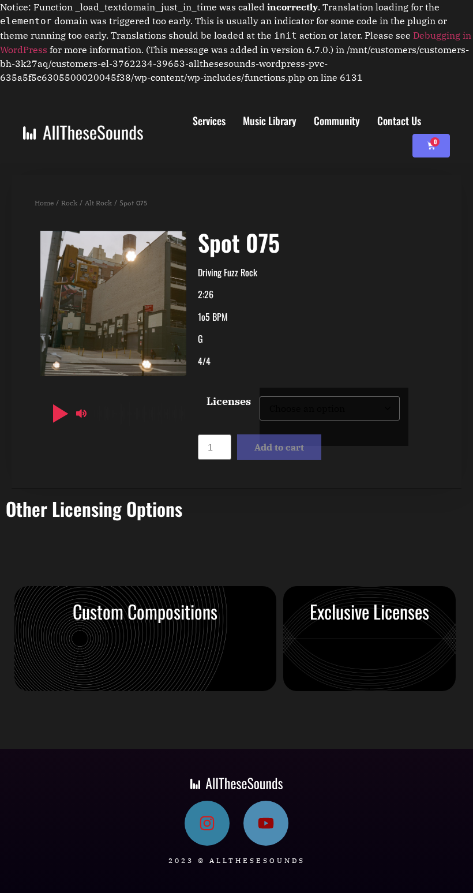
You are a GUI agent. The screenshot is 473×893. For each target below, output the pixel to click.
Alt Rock (98, 202)
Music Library (269, 120)
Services (209, 120)
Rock (69, 202)
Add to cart (279, 447)
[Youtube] (265, 823)
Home (44, 202)
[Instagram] (207, 823)
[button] (58, 413)
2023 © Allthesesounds (236, 860)
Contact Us (399, 120)
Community (337, 120)
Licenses (229, 401)
